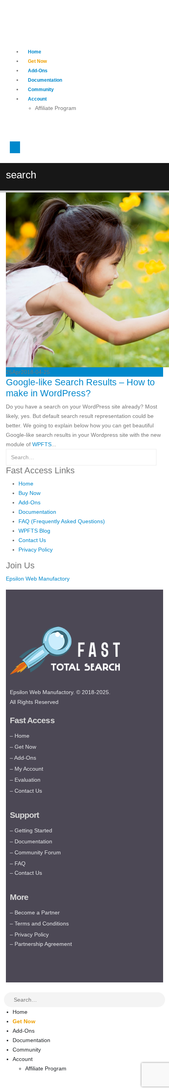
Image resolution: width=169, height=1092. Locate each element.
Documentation (45, 80)
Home (34, 52)
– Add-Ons (23, 758)
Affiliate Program (55, 108)
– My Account (26, 769)
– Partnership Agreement (41, 944)
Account (37, 99)
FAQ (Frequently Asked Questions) (61, 521)
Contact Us (32, 540)
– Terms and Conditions (39, 923)
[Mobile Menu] (15, 147)
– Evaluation (25, 780)
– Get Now (23, 747)
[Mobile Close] (4, 987)
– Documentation (31, 841)
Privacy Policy (35, 549)
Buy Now (29, 493)
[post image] (84, 279)
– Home (19, 736)
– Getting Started (31, 830)
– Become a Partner (35, 912)
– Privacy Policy (29, 934)
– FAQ (18, 863)
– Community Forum (35, 852)
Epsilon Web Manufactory (38, 578)
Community (41, 89)
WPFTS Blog (34, 531)
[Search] (159, 1000)
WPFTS (41, 444)
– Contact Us (26, 791)
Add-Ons (38, 70)
